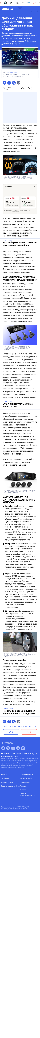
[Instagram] (23, 748)
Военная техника (7, 782)
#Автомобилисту (25, 726)
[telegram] (4, 83)
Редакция (23, 786)
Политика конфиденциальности (27, 794)
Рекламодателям (26, 778)
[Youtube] (13, 748)
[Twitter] (8, 748)
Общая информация (27, 774)
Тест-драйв (5, 778)
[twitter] (14, 83)
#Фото (5, 726)
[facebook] (9, 83)
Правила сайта (25, 782)
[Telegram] (18, 748)
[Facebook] (3, 748)
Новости (4, 774)
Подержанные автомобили (10, 786)
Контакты (23, 790)
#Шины (13, 726)
